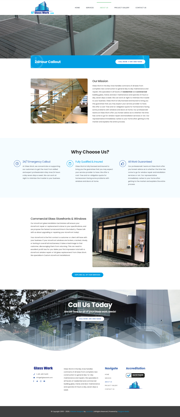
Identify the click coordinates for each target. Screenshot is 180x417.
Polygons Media (123, 411)
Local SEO (89, 411)
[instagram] (40, 381)
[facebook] (33, 381)
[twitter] (37, 381)
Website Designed (76, 411)
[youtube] (44, 381)
